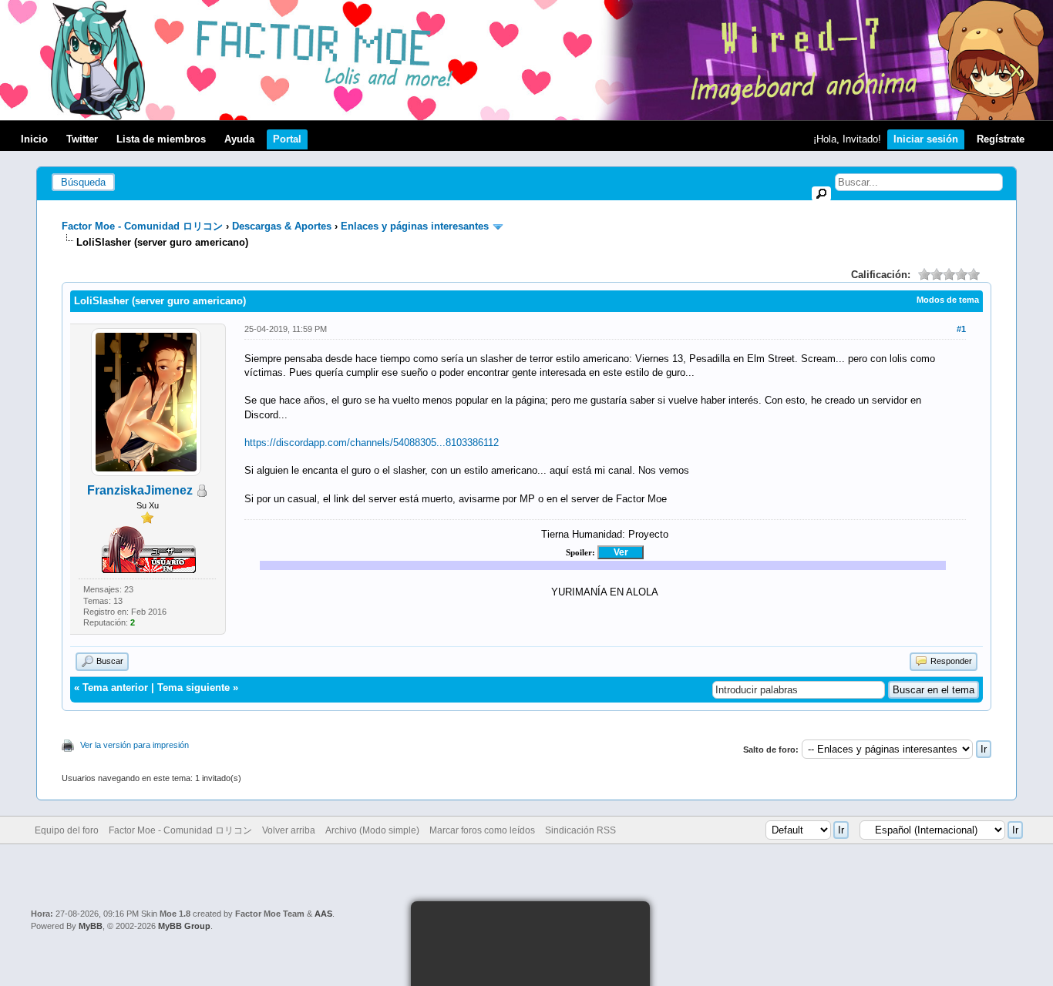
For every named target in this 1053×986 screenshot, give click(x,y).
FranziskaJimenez (140, 490)
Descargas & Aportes (281, 226)
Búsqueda (83, 182)
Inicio (34, 139)
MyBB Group (184, 926)
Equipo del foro (67, 830)
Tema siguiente (193, 687)
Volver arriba (288, 830)
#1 (961, 329)
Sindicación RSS (580, 830)
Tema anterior (115, 687)
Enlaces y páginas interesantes (415, 226)
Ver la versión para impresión (134, 745)
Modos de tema (948, 299)
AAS (323, 913)
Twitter (82, 139)
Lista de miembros (161, 139)
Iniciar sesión (925, 139)
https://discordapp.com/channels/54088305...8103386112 (371, 442)
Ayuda (239, 139)
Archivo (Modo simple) (372, 830)
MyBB (91, 926)
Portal (287, 139)
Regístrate (1000, 139)
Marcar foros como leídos (482, 830)
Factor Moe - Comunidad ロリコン (142, 226)
